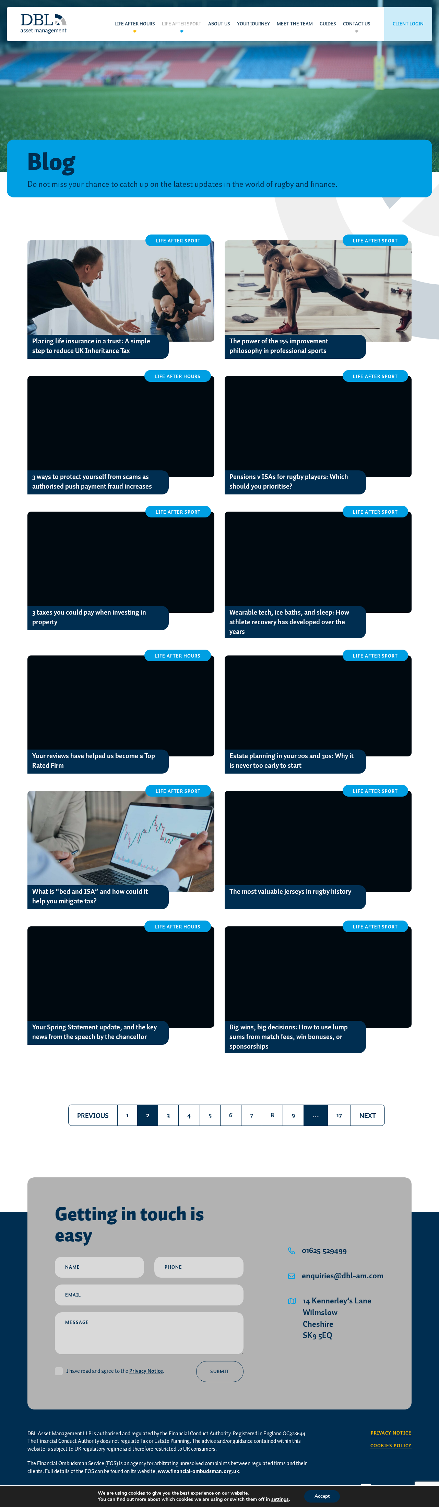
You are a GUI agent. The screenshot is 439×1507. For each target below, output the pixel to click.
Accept (322, 1496)
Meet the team (295, 24)
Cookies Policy (391, 1446)
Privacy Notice (146, 1371)
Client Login (408, 24)
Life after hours (135, 24)
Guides (328, 24)
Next (367, 1115)
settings (280, 1499)
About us (219, 24)
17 (339, 1115)
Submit (219, 1371)
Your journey (253, 24)
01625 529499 (324, 1251)
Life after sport (181, 24)
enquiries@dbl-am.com (342, 1276)
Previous (93, 1115)
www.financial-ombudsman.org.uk (198, 1471)
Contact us (356, 24)
